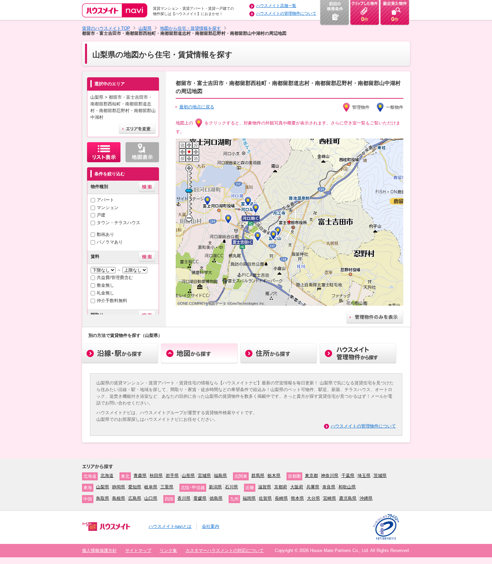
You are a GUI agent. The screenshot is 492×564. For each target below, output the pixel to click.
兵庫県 (312, 486)
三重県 (166, 486)
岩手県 (172, 475)
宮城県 (204, 475)
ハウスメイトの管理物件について (286, 13)
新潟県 (215, 486)
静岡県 (118, 486)
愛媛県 (200, 498)
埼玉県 (364, 475)
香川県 (183, 498)
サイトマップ (138, 550)
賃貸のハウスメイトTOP (106, 28)
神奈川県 (329, 475)
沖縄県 (366, 498)
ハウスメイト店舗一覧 (276, 5)
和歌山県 (347, 486)
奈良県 (328, 486)
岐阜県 (150, 486)
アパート (105, 199)
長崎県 (281, 498)
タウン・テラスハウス (118, 222)
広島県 (134, 498)
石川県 (231, 486)
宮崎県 (329, 498)
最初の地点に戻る (196, 106)
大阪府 (296, 486)
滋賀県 (264, 486)
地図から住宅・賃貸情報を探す (190, 28)
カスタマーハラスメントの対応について (224, 550)
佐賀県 (265, 498)
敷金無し (105, 285)
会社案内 (210, 526)
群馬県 (257, 475)
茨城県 (380, 475)
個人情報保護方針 (99, 550)
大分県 (313, 498)
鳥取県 (102, 498)
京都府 (280, 486)
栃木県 (273, 475)
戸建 (101, 214)
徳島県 (216, 498)
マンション (107, 207)
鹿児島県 (347, 498)
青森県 (140, 475)
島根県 (118, 498)
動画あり (105, 234)
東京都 (311, 475)
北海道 (106, 475)
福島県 (220, 475)
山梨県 (145, 28)
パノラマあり (110, 242)
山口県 (150, 498)
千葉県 (347, 475)
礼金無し (105, 292)
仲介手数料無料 (112, 300)
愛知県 (134, 486)
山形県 (188, 475)
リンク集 (168, 550)
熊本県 (297, 498)
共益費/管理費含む (115, 277)
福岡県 (249, 498)
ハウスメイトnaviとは (170, 526)
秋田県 (156, 475)
